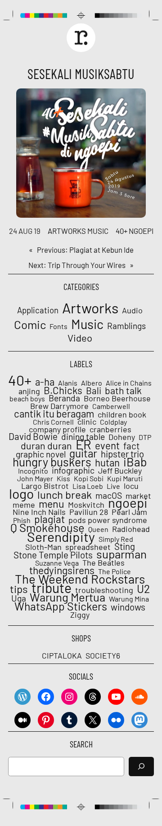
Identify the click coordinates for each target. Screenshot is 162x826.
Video (80, 337)
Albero (91, 383)
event (107, 445)
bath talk (123, 390)
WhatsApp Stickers (60, 606)
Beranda (64, 398)
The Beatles (103, 562)
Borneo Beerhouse (117, 398)
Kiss (63, 478)
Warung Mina (129, 598)
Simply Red (116, 539)
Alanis (67, 383)
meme (24, 504)
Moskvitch (86, 504)
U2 (143, 588)
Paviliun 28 (88, 511)
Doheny (121, 436)
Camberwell (111, 406)
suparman (121, 554)
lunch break (64, 494)
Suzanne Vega (57, 563)
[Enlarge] (134, 100)
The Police (114, 571)
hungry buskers (52, 462)
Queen (98, 529)
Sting (124, 546)
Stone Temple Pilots (53, 554)
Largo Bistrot (45, 485)
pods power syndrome (107, 519)
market (138, 495)
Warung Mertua (67, 597)
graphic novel (41, 454)
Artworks (67, 230)
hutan (107, 462)
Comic (30, 324)
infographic (73, 470)
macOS (108, 495)
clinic (86, 421)
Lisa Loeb (87, 486)
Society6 (103, 655)
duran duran (46, 445)
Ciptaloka (62, 655)
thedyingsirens (61, 570)
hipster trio (122, 453)
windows (128, 607)
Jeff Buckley (120, 470)
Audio (132, 310)
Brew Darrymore (59, 405)
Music (97, 230)
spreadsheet (88, 546)
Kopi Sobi (89, 478)
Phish (22, 520)
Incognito (33, 471)
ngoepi (141, 230)
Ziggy (80, 614)
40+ (121, 230)
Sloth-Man (43, 546)
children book (122, 414)
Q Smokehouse (47, 527)
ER (83, 444)
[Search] (141, 766)
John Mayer (35, 478)
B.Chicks (63, 390)
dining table (83, 436)
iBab (135, 461)
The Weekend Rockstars (80, 578)
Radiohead (131, 528)
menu (51, 503)
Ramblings (126, 326)
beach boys (27, 398)
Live (113, 486)
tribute (52, 587)
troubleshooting (104, 589)
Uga (18, 598)
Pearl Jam (129, 511)
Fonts (59, 326)
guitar (83, 453)
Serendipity (61, 536)
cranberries (110, 429)
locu (131, 485)
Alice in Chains (129, 383)
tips (19, 589)
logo (21, 493)
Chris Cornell (53, 422)
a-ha (44, 381)
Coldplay (113, 422)
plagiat (49, 519)
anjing (29, 391)
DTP (145, 437)
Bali (93, 390)
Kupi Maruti (125, 478)
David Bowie (33, 436)
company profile (57, 429)
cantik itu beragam (54, 413)
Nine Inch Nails (39, 511)
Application (37, 310)
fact (131, 445)
